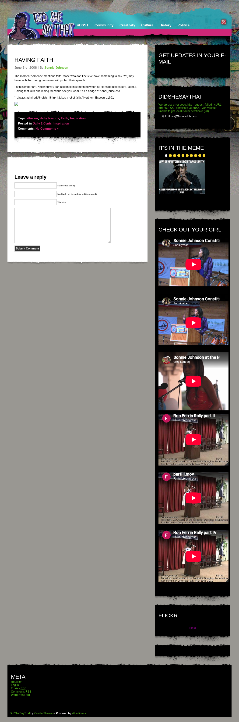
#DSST (82, 25)
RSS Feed (224, 22)
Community (104, 25)
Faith (64, 118)
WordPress (79, 713)
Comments (21, 691)
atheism (32, 118)
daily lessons (49, 118)
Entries (18, 688)
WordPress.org (20, 695)
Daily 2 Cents (42, 123)
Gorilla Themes (44, 713)
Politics (183, 25)
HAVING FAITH (33, 60)
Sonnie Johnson (56, 67)
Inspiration (78, 118)
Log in (15, 685)
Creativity (127, 25)
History (165, 25)
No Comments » (47, 128)
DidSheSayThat (20, 713)
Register (16, 681)
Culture (147, 25)
